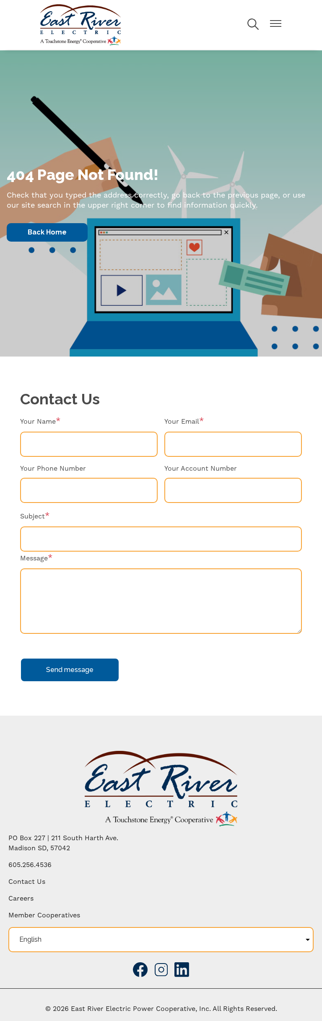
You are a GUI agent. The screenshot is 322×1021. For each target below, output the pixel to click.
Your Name (38, 421)
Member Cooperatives (44, 915)
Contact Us (26, 882)
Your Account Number (200, 468)
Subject (32, 516)
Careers (21, 898)
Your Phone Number (53, 468)
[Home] (80, 24)
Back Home (47, 232)
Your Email (181, 421)
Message (34, 558)
